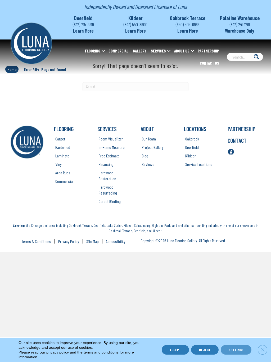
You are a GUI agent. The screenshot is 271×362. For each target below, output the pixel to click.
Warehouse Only (239, 31)
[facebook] (231, 152)
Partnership (208, 50)
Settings (236, 349)
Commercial (118, 50)
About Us (181, 50)
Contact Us (209, 63)
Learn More (83, 31)
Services (158, 50)
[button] (103, 51)
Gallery (139, 50)
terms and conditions (101, 352)
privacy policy (57, 352)
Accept (175, 349)
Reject (205, 349)
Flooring (92, 50)
